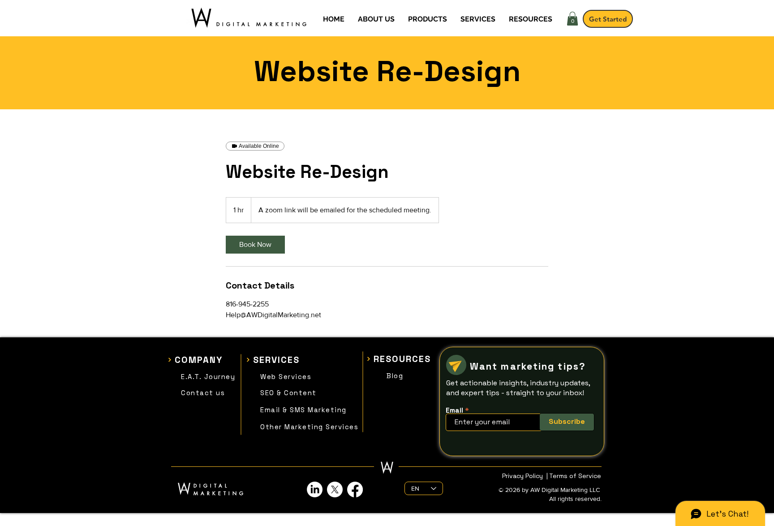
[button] (572, 19)
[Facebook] (355, 489)
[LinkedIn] (314, 489)
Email (454, 410)
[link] (255, 245)
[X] (335, 489)
